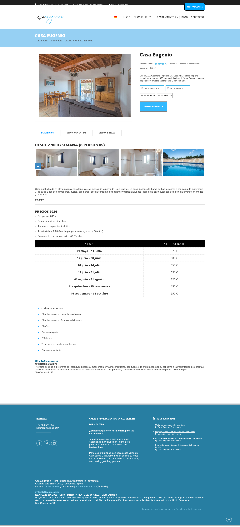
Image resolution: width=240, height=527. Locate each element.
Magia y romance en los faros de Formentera (175, 431)
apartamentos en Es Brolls (117, 455)
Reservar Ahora (151, 106)
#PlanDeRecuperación (47, 361)
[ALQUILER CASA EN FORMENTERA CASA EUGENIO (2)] (56, 162)
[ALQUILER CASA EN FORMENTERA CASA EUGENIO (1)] (98, 162)
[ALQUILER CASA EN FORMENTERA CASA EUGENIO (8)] (141, 162)
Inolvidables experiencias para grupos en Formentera (178, 438)
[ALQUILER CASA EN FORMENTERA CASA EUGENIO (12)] (183, 162)
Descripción (47, 133)
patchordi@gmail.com (47, 428)
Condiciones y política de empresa (159, 509)
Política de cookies (196, 509)
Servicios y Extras (76, 133)
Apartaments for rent (86, 486)
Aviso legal (182, 509)
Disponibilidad (107, 133)
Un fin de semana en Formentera (170, 425)
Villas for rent (52, 486)
